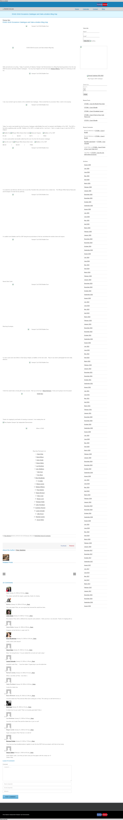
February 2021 (88, 409)
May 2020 (86, 443)
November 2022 (88, 331)
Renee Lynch (40, 499)
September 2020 (88, 428)
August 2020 (87, 432)
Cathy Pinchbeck (40, 504)
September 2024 (88, 250)
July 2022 (86, 346)
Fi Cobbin (40, 481)
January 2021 (87, 413)
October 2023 (87, 291)
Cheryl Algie (40, 454)
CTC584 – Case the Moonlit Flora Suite (94, 104)
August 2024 (87, 253)
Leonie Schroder (40, 511)
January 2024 (87, 279)
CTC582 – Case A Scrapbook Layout (93, 111)
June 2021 (87, 394)
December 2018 (88, 506)
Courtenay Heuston (40, 507)
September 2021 (88, 383)
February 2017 (88, 587)
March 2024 (87, 272)
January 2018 (87, 546)
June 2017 (87, 572)
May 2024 (86, 265)
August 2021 (87, 387)
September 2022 (88, 339)
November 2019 (88, 465)
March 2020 (87, 450)
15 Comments (47, 535)
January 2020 (87, 457)
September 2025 (88, 205)
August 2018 (87, 520)
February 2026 (88, 187)
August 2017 (87, 565)
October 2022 (87, 335)
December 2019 (88, 461)
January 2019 (87, 502)
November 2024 (88, 242)
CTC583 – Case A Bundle (90, 107)
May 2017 (86, 576)
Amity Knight (40, 460)
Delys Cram (40, 496)
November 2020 (88, 420)
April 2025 (86, 224)
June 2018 (87, 528)
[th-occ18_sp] (95, 75)
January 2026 (87, 190)
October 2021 (87, 380)
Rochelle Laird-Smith (89, 141)
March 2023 (87, 317)
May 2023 (86, 309)
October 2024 (87, 246)
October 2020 (87, 424)
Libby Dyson (40, 514)
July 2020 (86, 435)
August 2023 (87, 298)
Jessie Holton (40, 519)
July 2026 (86, 168)
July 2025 (86, 213)
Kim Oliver (40, 475)
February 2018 (88, 543)
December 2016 (88, 595)
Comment (5, 764)
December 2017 (88, 550)
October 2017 (87, 558)
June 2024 (87, 261)
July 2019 (86, 480)
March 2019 (87, 495)
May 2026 (86, 176)
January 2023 (87, 324)
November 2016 (88, 598)
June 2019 (87, 483)
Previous (5, 20)
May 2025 (86, 220)
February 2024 (88, 276)
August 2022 (87, 342)
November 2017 (88, 554)
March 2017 (87, 583)
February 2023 (88, 320)
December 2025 (88, 194)
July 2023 (86, 302)
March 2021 (87, 406)
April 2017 (86, 580)
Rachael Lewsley (40, 516)
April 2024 (86, 268)
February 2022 (88, 365)
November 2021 (88, 376)
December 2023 (88, 283)
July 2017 (86, 569)
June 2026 (87, 172)
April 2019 (86, 491)
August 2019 (87, 476)
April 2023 (86, 313)
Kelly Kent (40, 472)
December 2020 (88, 417)
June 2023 (87, 305)
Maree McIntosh (47, 390)
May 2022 (86, 354)
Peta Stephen (40, 490)
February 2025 (88, 231)
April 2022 (86, 357)
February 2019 (88, 498)
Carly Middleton (40, 469)
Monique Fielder (40, 501)
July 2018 (86, 524)
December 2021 (88, 372)
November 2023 (88, 287)
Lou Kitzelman (40, 466)
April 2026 (86, 179)
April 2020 (86, 446)
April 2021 (86, 402)
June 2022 (87, 350)
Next (9, 20)
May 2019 (86, 487)
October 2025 (87, 202)
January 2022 (87, 368)
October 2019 (87, 469)
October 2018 (87, 513)
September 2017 (88, 561)
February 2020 (88, 454)
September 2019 (88, 472)
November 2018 (88, 509)
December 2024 (88, 239)
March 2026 (87, 183)
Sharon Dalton (40, 463)
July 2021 (86, 391)
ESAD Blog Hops (39, 535)
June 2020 (87, 439)
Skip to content (4, 1)
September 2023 (88, 294)
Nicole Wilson (40, 457)
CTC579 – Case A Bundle (90, 120)
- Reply (26, 593)
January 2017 (87, 591)
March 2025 (87, 228)
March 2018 (87, 539)
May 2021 (86, 398)
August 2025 (87, 209)
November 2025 (88, 198)
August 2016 (87, 606)
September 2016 (88, 602)
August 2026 (87, 165)
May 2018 (86, 532)
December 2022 (88, 328)
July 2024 (86, 257)
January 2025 (87, 235)
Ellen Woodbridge (40, 478)
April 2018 (86, 535)
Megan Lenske (40, 484)
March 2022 (87, 361)
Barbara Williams (55, 68)
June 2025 (87, 216)
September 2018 (88, 517)
